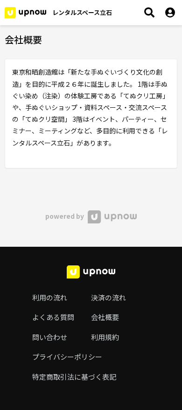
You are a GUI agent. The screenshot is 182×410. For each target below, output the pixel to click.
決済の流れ (108, 297)
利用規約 (105, 337)
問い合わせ (49, 337)
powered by (65, 216)
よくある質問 (53, 317)
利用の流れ (49, 297)
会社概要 (105, 317)
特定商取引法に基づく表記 (74, 377)
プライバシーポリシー (67, 356)
